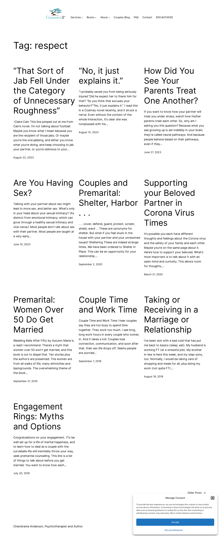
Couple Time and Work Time (108, 305)
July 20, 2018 (21, 473)
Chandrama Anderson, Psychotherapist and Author (48, 526)
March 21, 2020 (153, 274)
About (104, 17)
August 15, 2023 (89, 132)
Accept (175, 522)
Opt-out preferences (173, 530)
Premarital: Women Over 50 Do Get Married (38, 315)
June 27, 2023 (152, 152)
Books (90, 17)
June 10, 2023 (21, 244)
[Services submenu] (82, 17)
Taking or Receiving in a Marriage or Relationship (171, 315)
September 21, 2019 (25, 381)
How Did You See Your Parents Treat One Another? (171, 86)
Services (76, 17)
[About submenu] (109, 17)
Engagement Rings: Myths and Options (38, 416)
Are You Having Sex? (43, 188)
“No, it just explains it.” (101, 76)
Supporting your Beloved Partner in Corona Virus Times (169, 203)
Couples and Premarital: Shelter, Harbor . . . (108, 198)
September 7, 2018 (90, 361)
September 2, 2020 (90, 264)
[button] (212, 498)
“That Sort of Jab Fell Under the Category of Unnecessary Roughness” (44, 91)
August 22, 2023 (23, 157)
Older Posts (197, 492)
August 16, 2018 (153, 376)
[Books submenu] (96, 17)
